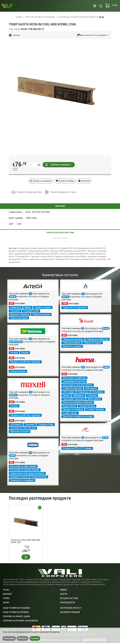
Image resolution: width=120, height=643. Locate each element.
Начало (19, 17)
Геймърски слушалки (73, 339)
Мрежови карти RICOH (24, 254)
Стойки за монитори (72, 388)
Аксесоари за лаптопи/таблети (77, 385)
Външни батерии (18, 371)
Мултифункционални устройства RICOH (90, 248)
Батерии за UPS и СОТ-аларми (77, 448)
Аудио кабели (69, 406)
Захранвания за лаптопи (74, 381)
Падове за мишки (43, 307)
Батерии (14, 352)
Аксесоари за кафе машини (23, 466)
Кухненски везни (39, 476)
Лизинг (6, 602)
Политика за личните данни (16, 616)
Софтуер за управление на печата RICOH (70, 256)
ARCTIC (65, 297)
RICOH (101, 17)
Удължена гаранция (70, 612)
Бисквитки (22, 638)
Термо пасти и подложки (74, 307)
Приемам (35, 638)
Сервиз (6, 598)
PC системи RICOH (22, 256)
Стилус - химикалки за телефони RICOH (38, 259)
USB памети (91, 388)
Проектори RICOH (62, 259)
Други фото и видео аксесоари (77, 416)
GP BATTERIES (16, 342)
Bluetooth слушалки (19, 314)
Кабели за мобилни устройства (77, 402)
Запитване (85, 181)
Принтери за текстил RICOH (42, 256)
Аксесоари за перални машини (24, 469)
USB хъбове (68, 392)
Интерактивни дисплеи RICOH (47, 254)
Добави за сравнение (42, 181)
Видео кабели (94, 399)
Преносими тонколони (73, 399)
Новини (63, 590)
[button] (93, 35)
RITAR (105, 437)
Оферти (63, 594)
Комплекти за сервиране (22, 480)
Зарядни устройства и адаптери (25, 361)
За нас (6, 590)
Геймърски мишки (18, 317)
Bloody (106, 328)
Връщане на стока (69, 598)
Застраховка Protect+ (71, 608)
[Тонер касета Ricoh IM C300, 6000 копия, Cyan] (26, 521)
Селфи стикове (70, 413)
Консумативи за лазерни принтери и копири (77, 17)
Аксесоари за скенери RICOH (82, 259)
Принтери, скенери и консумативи (40, 17)
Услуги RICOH (100, 259)
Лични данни (9, 638)
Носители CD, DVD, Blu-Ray (23, 428)
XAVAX (12, 455)
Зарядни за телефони (73, 409)
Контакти (7, 594)
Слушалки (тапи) (31, 310)
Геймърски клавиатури (97, 339)
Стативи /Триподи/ (95, 409)
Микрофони (78, 395)
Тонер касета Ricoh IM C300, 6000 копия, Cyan (25, 541)
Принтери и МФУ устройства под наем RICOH (68, 251)
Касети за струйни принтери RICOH (74, 254)
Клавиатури (15, 307)
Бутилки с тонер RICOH (18, 251)
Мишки (28, 307)
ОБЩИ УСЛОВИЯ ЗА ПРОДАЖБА (16, 608)
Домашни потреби (19, 476)
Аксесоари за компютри (74, 378)
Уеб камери (97, 392)
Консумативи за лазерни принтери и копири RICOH (38, 248)
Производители (67, 602)
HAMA (106, 367)
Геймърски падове (41, 314)
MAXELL (13, 395)
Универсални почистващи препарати (27, 473)
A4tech (13, 296)
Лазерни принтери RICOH (38, 251)
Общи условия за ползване (16, 612)
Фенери (25, 352)
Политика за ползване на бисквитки (20, 620)
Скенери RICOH (66, 248)
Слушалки (15, 310)
